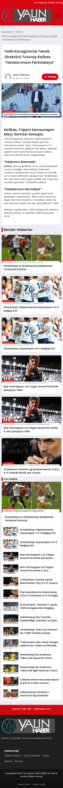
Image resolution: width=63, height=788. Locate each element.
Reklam (8, 761)
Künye (46, 755)
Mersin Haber (24, 784)
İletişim (19, 761)
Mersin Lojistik (39, 784)
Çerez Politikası (31, 755)
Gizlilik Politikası (12, 755)
